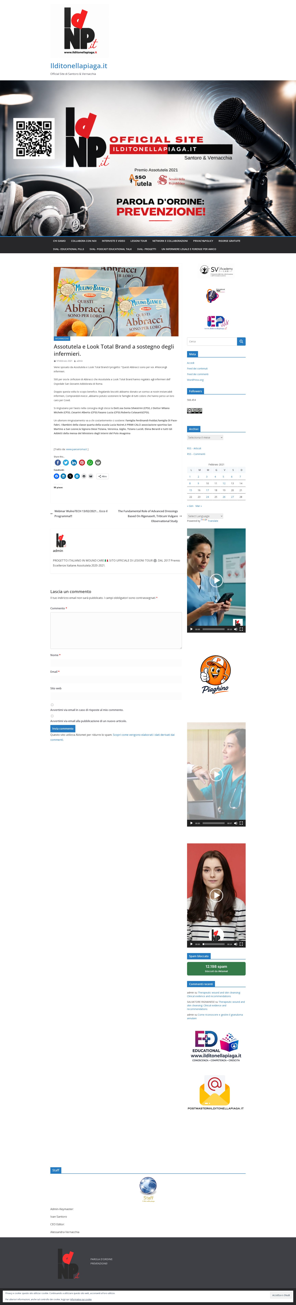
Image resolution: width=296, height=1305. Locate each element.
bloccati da (221, 969)
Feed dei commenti (197, 374)
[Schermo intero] (241, 629)
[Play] (191, 629)
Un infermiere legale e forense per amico (189, 249)
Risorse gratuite (229, 240)
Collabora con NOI (83, 240)
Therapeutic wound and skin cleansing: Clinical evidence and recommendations (216, 1005)
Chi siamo (59, 240)
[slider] (214, 629)
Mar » (198, 506)
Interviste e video (113, 240)
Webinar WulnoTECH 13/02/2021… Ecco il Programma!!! (80, 513)
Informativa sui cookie (81, 1299)
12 (224, 483)
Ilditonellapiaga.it (78, 65)
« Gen (190, 506)
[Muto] (235, 629)
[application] (216, 580)
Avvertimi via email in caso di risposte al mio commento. (87, 710)
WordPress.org (195, 379)
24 (207, 496)
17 (207, 490)
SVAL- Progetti (146, 249)
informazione (62, 338)
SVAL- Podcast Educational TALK (111, 249)
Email (55, 672)
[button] (216, 580)
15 (190, 490)
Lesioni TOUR (139, 240)
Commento (58, 608)
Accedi (190, 362)
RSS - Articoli (194, 448)
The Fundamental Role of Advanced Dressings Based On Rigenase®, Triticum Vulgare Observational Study (148, 516)
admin (80, 360)
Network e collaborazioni (170, 240)
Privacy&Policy (203, 240)
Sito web (55, 688)
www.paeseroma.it (76, 449)
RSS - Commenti (196, 454)
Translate (213, 520)
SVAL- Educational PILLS (68, 249)
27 (232, 496)
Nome (55, 655)
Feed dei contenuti (197, 368)
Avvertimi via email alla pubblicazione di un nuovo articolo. (88, 721)
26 (224, 496)
